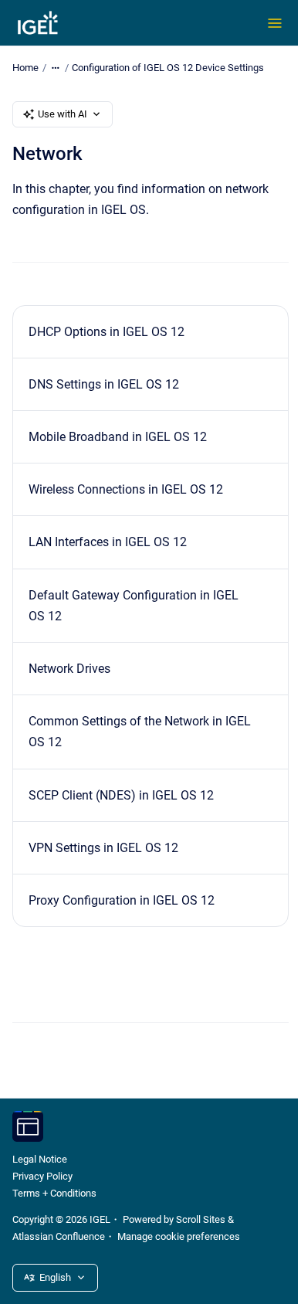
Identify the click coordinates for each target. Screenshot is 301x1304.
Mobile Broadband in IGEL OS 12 (118, 437)
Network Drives (69, 668)
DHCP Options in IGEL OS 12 (106, 331)
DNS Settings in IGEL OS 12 (104, 384)
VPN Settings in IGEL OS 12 (103, 847)
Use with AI (62, 114)
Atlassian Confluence (58, 1236)
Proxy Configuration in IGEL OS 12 (122, 900)
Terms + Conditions (54, 1193)
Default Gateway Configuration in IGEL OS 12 (133, 605)
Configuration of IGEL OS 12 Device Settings (168, 67)
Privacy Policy (42, 1176)
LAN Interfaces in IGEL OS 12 (108, 542)
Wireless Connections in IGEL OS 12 (126, 489)
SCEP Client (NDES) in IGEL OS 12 (121, 795)
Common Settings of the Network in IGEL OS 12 (140, 731)
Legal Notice (39, 1159)
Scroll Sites (200, 1219)
